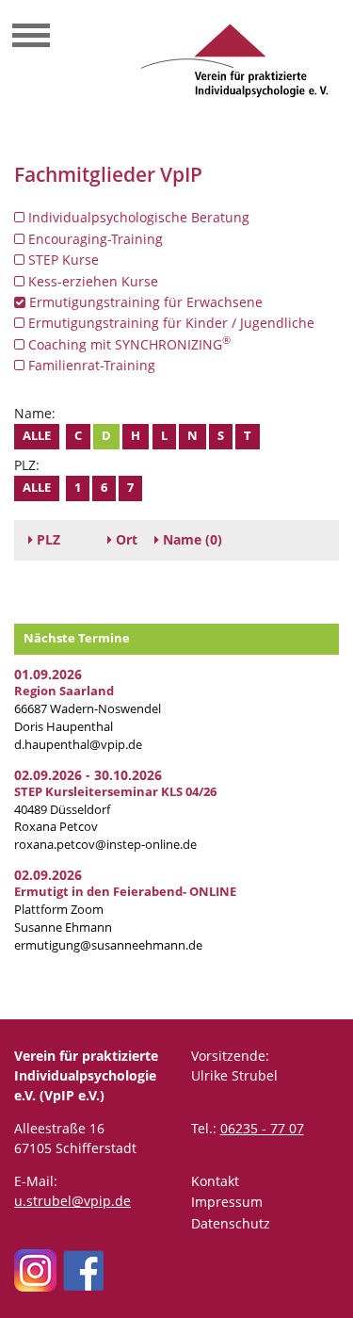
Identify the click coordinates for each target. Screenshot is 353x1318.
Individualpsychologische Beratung (136, 217)
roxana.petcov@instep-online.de (105, 845)
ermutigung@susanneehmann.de (108, 945)
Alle (37, 436)
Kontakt (215, 1181)
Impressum (227, 1202)
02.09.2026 (48, 875)
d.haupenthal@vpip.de (78, 745)
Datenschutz (230, 1223)
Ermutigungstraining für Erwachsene (144, 302)
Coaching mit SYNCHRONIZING (127, 343)
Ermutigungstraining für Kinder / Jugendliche (169, 323)
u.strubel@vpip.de (72, 1201)
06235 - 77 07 (262, 1128)
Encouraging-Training (93, 239)
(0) (192, 539)
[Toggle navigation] (31, 38)
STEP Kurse (61, 259)
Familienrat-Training (89, 365)
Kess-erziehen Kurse (91, 281)
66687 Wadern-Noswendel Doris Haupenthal (87, 709)
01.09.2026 (48, 674)
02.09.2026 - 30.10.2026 (88, 775)
